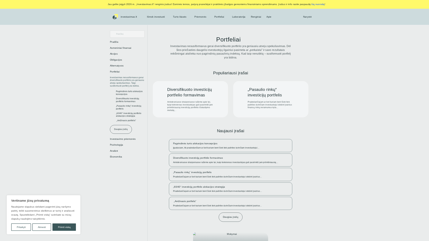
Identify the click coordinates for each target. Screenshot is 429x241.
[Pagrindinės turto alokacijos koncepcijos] (230, 145)
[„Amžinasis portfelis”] (230, 203)
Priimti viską (64, 227)
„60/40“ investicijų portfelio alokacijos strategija (128, 114)
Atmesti (42, 227)
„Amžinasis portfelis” (126, 120)
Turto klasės (180, 16)
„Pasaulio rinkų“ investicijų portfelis (128, 107)
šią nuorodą (317, 4)
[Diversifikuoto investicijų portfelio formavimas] (190, 99)
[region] (43, 214)
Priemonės (200, 16)
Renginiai (256, 16)
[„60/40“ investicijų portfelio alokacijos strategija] (230, 189)
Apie (268, 16)
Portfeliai (219, 16)
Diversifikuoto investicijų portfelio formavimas (127, 100)
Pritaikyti (21, 227)
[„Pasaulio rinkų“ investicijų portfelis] (270, 99)
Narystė (307, 16)
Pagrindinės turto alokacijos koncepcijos (129, 92)
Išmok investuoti (156, 16)
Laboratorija (239, 16)
